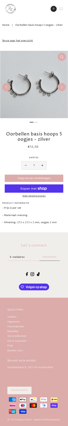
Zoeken (11, 317)
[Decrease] (26, 165)
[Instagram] (32, 274)
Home (5, 25)
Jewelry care (15, 350)
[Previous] (6, 87)
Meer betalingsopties (34, 196)
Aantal (34, 157)
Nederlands (19, 390)
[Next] (62, 87)
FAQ (10, 345)
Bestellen (13, 331)
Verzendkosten (16, 336)
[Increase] (42, 165)
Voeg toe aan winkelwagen (34, 178)
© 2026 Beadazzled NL (19, 419)
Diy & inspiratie (16, 341)
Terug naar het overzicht (17, 40)
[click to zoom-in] (62, 57)
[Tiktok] (38, 274)
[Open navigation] (61, 9)
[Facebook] (27, 274)
